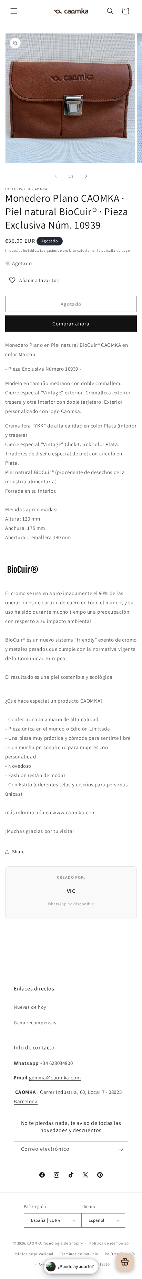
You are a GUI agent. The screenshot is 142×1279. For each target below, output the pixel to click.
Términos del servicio (79, 1253)
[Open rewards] (125, 1262)
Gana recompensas (35, 1022)
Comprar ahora (71, 323)
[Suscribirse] (120, 1149)
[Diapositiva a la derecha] (86, 176)
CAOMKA (34, 1243)
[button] (13, 11)
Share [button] (18, 851)
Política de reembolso (109, 1243)
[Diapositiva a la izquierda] (55, 176)
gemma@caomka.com (55, 1077)
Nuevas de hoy (30, 1007)
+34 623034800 (56, 1063)
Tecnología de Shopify (63, 1243)
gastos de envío (59, 250)
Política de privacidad (33, 1253)
